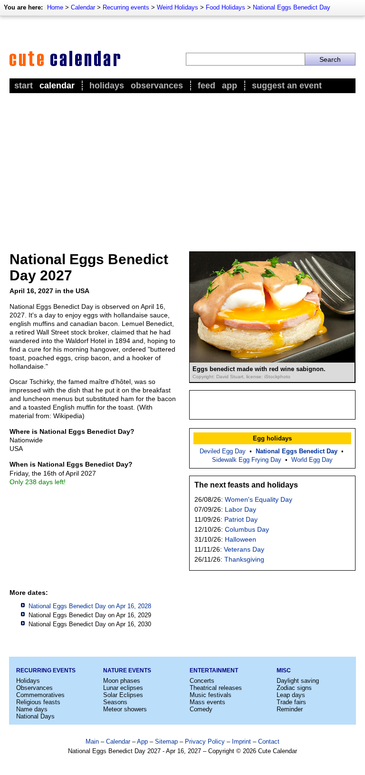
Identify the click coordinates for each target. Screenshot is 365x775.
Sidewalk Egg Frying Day (246, 459)
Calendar (83, 7)
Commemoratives (40, 694)
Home (55, 7)
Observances (157, 85)
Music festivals (210, 694)
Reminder (290, 709)
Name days (32, 709)
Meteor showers (125, 709)
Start (23, 85)
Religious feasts (38, 702)
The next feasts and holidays (246, 485)
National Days (35, 716)
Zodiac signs (294, 687)
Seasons (115, 702)
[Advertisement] (182, 166)
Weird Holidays (177, 7)
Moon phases (121, 680)
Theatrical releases (216, 687)
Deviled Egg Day (223, 451)
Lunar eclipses (123, 687)
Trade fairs (291, 702)
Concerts (202, 680)
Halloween (240, 539)
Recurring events (126, 7)
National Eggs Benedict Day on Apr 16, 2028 (90, 606)
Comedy (201, 709)
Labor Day (240, 509)
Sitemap (166, 741)
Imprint (241, 741)
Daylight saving (298, 680)
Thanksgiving (244, 559)
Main (92, 741)
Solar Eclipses (123, 694)
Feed (206, 85)
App (229, 85)
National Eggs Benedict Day (291, 7)
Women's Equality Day (258, 499)
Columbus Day (247, 529)
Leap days (291, 694)
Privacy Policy (205, 741)
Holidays (106, 85)
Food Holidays (225, 7)
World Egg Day (312, 459)
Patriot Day (241, 519)
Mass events (207, 702)
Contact (268, 741)
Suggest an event (287, 85)
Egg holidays (272, 438)
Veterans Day (244, 549)
